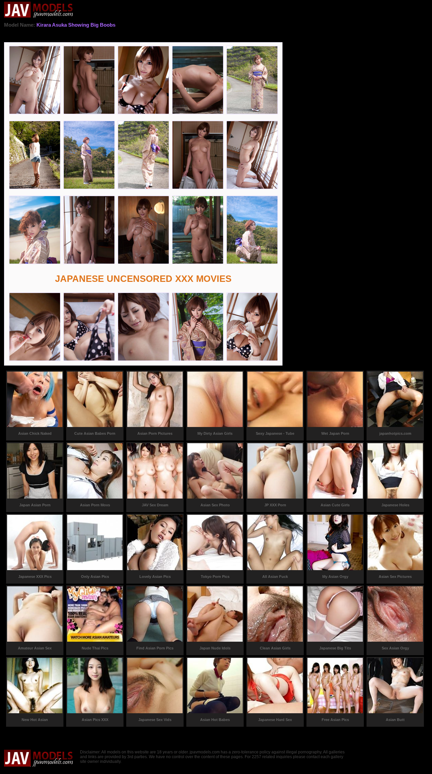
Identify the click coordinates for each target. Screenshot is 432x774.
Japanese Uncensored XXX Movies (143, 279)
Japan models (38, 10)
